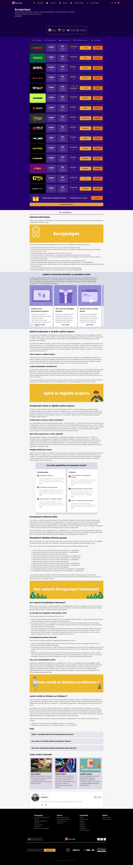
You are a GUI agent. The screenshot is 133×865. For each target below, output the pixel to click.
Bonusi (65, 3)
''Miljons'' (51, 382)
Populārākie (97, 40)
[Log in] (115, 3)
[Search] (112, 3)
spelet (85, 88)
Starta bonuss (66, 40)
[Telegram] (101, 839)
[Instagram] (46, 805)
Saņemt (97, 198)
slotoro (85, 148)
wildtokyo (86, 128)
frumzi (85, 138)
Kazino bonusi (52, 40)
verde (85, 57)
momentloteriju (86, 382)
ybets (85, 108)
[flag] (119, 2)
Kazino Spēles (95, 3)
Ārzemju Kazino (79, 3)
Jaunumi (53, 3)
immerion (85, 98)
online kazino (56, 413)
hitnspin (85, 168)
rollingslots (85, 118)
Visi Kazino (40, 3)
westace (85, 68)
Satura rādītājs (66, 212)
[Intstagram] (104, 839)
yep (86, 178)
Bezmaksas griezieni (82, 40)
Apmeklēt (97, 47)
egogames (85, 188)
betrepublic (85, 158)
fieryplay (85, 78)
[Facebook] (42, 805)
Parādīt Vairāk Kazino (66, 204)
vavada (85, 47)
